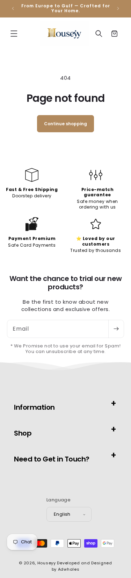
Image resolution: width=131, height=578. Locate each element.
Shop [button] (22, 433)
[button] (14, 33)
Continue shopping (65, 124)
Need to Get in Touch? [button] (51, 459)
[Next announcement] (118, 8)
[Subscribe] (116, 329)
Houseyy (46, 563)
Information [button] (34, 407)
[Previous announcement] (13, 8)
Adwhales (69, 569)
